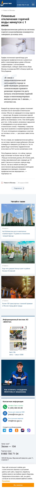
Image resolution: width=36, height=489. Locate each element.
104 (14, 446)
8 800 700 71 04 (23, 5)
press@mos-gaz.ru (15, 414)
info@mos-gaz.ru (15, 420)
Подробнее (6, 481)
